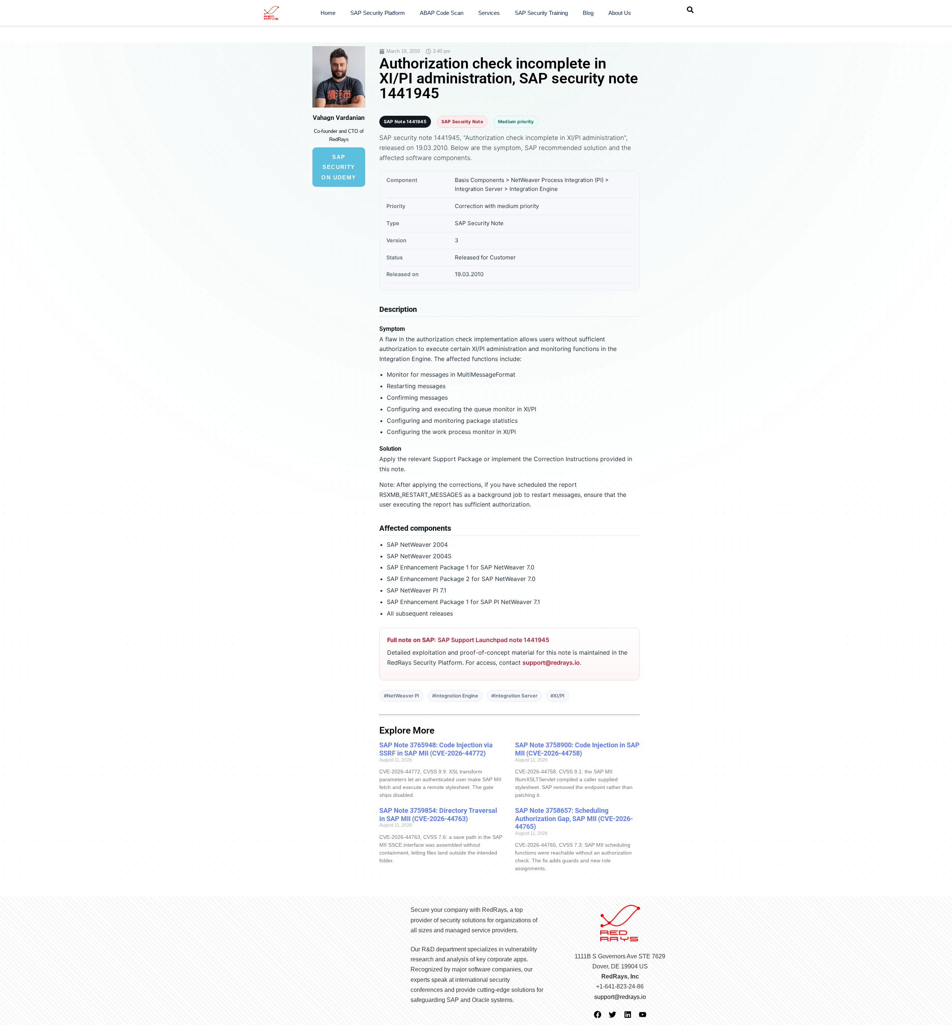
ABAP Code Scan (441, 13)
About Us (619, 13)
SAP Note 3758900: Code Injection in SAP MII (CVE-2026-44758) (577, 749)
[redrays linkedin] (627, 1014)
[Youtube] (642, 1014)
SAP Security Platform (377, 13)
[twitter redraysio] (612, 1014)
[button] (690, 9)
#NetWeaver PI (401, 696)
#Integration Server (514, 696)
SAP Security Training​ (541, 13)
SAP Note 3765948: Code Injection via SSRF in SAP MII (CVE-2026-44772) (436, 749)
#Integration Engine (455, 696)
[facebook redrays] (597, 1014)
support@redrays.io (551, 662)
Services (489, 13)
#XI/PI (557, 696)
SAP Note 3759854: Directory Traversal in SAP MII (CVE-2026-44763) (438, 815)
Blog (588, 13)
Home (328, 13)
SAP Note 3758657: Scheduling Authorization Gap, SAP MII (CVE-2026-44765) (574, 818)
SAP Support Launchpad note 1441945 (493, 640)
